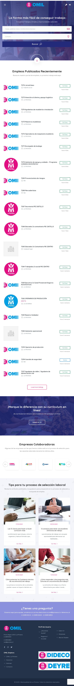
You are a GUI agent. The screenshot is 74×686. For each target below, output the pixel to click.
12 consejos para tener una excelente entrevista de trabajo (54, 530)
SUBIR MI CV (37, 422)
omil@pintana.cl (8, 642)
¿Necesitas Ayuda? (44, 632)
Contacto (9, 667)
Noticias (9, 663)
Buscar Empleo (64, 637)
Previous (5, 464)
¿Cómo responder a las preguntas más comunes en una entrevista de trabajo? (54, 580)
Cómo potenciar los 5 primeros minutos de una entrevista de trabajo (20, 580)
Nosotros (9, 660)
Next (68, 464)
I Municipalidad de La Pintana (29, 682)
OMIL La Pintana (11, 656)
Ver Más (18, 543)
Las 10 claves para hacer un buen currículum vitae (20, 530)
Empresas (62, 634)
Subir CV (61, 631)
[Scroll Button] (37, 60)
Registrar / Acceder (44, 638)
